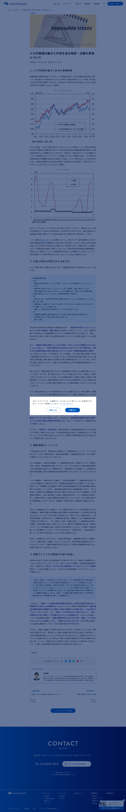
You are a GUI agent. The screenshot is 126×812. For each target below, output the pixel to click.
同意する (72, 410)
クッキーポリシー (67, 403)
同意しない (53, 410)
